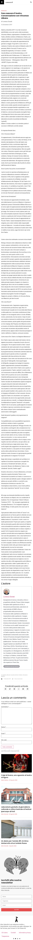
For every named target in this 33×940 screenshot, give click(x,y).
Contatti (13, 932)
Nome (3, 727)
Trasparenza (5, 936)
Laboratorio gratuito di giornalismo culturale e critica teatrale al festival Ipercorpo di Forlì (16, 809)
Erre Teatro (19, 675)
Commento (5, 706)
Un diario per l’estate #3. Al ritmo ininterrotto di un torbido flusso (14, 842)
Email (3, 733)
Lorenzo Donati (9, 597)
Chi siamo (5, 932)
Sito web (4, 740)
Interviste (4, 10)
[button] (31, 2)
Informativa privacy (25, 932)
